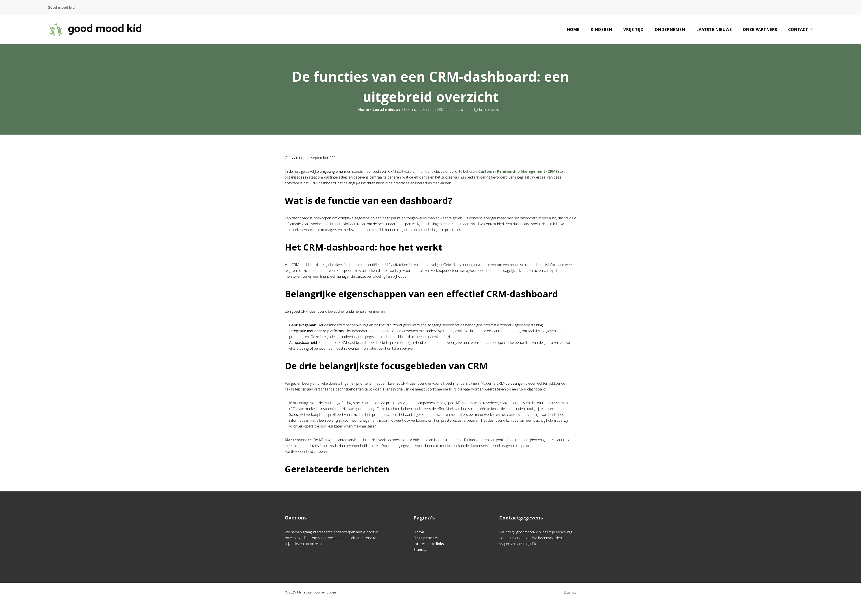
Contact (798, 29)
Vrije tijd (633, 29)
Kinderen (601, 29)
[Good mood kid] (96, 29)
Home (573, 29)
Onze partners (760, 29)
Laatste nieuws (714, 29)
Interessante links (428, 543)
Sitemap (420, 549)
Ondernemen (670, 29)
